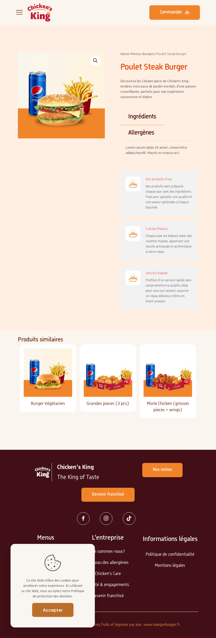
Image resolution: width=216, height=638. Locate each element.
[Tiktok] (131, 518)
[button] (95, 60)
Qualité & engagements (108, 585)
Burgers (149, 54)
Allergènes (141, 133)
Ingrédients (142, 117)
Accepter (53, 610)
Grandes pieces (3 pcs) (108, 404)
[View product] (65, 367)
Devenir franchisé (108, 596)
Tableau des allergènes (108, 563)
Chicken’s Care (108, 574)
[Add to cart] (65, 355)
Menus (136, 54)
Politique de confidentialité (170, 555)
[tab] (142, 117)
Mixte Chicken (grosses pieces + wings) (168, 407)
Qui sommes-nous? (108, 552)
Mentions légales (170, 566)
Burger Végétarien (48, 404)
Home (124, 54)
